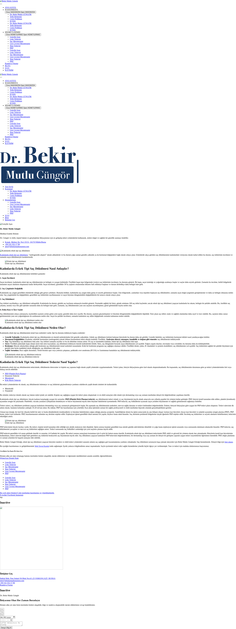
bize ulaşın (229, 442)
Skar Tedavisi (15, 46)
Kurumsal (9, 189)
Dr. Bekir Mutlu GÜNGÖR (20, 14)
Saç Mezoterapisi (16, 41)
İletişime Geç (10, 220)
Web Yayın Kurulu (42, 446)
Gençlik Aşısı (15, 37)
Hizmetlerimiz (10, 200)
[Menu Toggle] (1, 77)
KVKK (13, 21)
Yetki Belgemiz (16, 17)
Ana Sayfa (9, 187)
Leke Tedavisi (15, 39)
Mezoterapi (9, 378)
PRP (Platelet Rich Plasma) (15, 374)
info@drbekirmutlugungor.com (12, 581)
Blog (7, 218)
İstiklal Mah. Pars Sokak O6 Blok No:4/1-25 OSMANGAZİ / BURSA (27, 578)
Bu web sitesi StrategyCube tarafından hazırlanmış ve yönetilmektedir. (27, 493)
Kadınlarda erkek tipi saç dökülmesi (14, 255)
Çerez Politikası (16, 19)
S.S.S (7, 215)
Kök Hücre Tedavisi (13, 380)
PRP (11, 48)
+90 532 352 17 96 (7, 583)
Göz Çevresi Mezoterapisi (20, 44)
